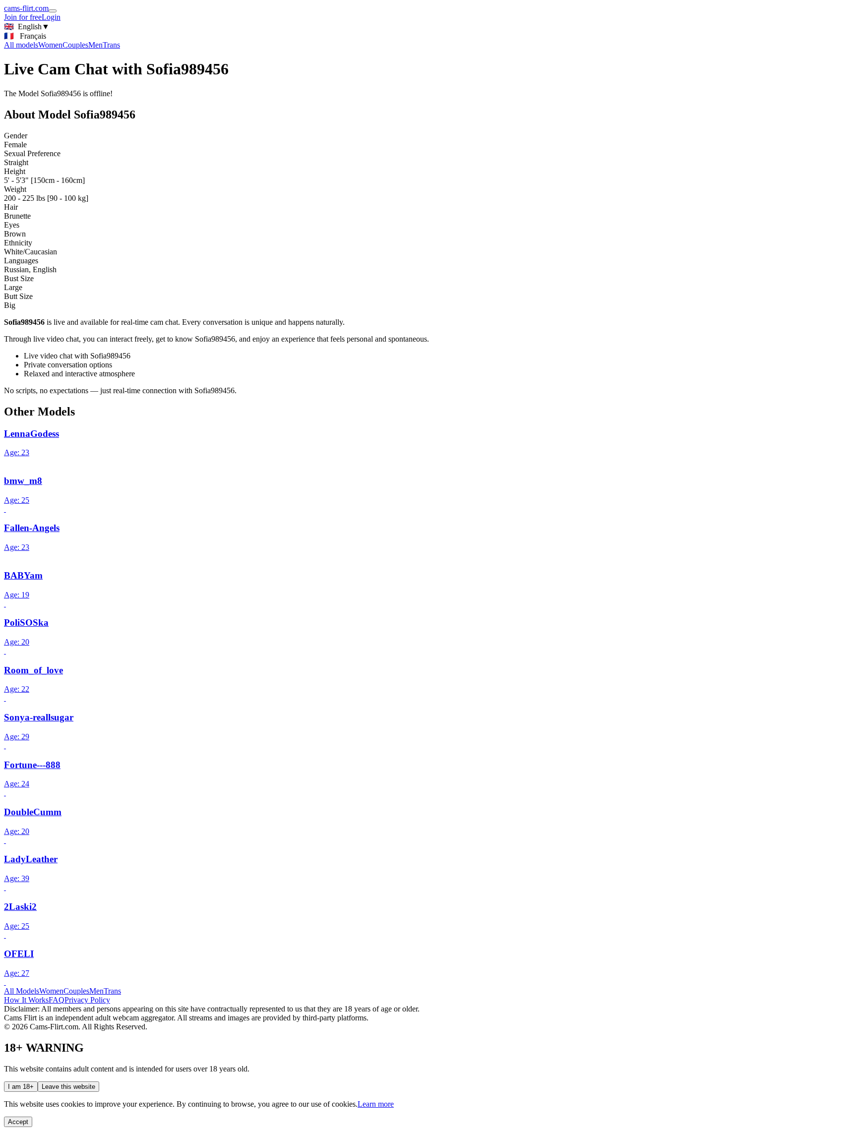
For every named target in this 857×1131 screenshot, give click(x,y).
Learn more (376, 1104)
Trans (111, 45)
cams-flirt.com (26, 8)
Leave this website (68, 1086)
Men (95, 45)
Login (51, 17)
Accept (18, 1122)
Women (50, 45)
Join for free (23, 17)
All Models (21, 991)
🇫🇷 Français (25, 36)
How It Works (26, 1000)
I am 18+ (21, 1086)
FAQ (56, 1000)
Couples (75, 45)
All (21, 45)
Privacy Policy (87, 1000)
